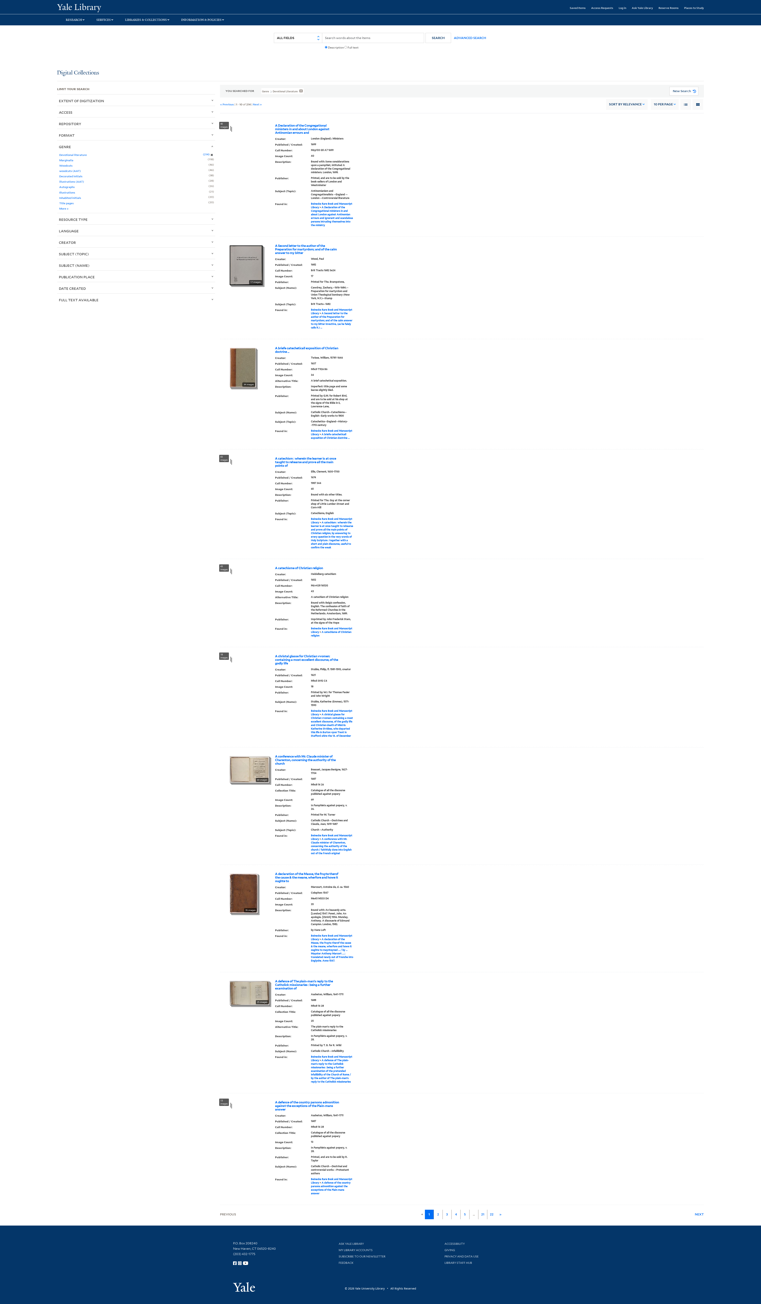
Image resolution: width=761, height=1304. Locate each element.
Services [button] (103, 20)
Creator (67, 242)
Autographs (67, 187)
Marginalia (66, 160)
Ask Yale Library (642, 8)
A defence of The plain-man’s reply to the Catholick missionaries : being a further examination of (304, 985)
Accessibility (455, 1243)
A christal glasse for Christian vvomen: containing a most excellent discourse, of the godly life (306, 659)
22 (491, 1214)
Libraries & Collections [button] (146, 20)
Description (336, 47)
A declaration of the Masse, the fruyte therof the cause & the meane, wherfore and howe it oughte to (306, 877)
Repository (70, 123)
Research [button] (74, 20)
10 (663, 104)
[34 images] (243, 367)
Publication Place (77, 277)
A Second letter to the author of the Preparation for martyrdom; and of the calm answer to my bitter (306, 249)
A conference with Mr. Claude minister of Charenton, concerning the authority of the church (305, 760)
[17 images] (246, 265)
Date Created (72, 288)
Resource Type (73, 219)
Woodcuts (66, 165)
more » (64, 208)
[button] (438, 38)
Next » (257, 104)
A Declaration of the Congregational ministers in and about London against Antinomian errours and (302, 129)
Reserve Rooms (669, 8)
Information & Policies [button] (201, 20)
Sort (625, 104)
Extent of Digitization (81, 100)
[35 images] (244, 893)
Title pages (66, 203)
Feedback (346, 1262)
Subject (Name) (74, 265)
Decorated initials (70, 176)
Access (65, 112)
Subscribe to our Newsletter (362, 1256)
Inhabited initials (70, 198)
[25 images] (249, 992)
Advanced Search (470, 38)
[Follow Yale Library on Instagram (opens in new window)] (240, 1263)
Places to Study (694, 8)
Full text (353, 47)
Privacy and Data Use (462, 1256)
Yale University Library (105, 7)
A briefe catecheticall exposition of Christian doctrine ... (306, 350)
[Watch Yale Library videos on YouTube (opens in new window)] (245, 1263)
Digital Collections (78, 73)
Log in (622, 8)
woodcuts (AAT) (70, 171)
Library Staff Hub (458, 1262)
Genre (65, 146)
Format (67, 135)
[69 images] (249, 769)
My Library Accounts (356, 1250)
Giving (450, 1250)
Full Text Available (78, 300)
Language (69, 231)
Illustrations (67, 192)
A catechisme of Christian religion (299, 568)
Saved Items (578, 8)
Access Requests (602, 8)
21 (482, 1214)
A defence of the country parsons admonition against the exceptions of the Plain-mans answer (307, 1106)
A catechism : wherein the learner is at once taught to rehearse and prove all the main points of (305, 462)
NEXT (699, 1214)
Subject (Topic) (74, 254)
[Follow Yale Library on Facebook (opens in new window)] (235, 1263)
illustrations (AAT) (71, 181)
